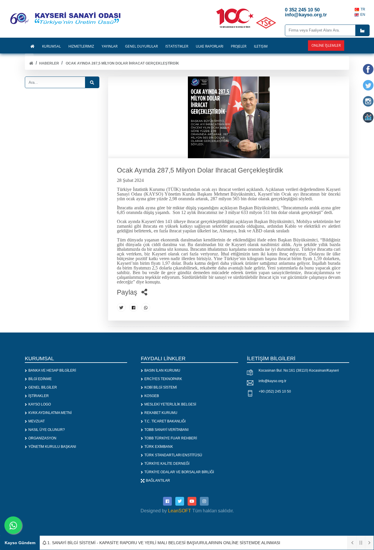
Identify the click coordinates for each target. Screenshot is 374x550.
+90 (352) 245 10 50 (275, 391)
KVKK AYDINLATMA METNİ (50, 413)
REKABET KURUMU (160, 413)
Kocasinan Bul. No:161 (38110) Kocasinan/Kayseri (299, 370)
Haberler (49, 63)
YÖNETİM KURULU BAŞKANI (52, 447)
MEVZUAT (36, 421)
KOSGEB (151, 396)
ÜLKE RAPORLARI (209, 46)
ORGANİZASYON (42, 438)
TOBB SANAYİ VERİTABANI (166, 430)
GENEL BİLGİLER (42, 387)
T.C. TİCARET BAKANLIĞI (165, 421)
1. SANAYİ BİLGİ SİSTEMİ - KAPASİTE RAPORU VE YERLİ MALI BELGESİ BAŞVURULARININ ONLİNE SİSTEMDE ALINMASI (163, 542)
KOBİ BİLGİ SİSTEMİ (160, 387)
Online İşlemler (326, 45)
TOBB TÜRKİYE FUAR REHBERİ (170, 438)
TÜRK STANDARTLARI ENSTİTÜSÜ (173, 455)
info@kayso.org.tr (272, 381)
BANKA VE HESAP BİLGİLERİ (52, 370)
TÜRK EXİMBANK (158, 447)
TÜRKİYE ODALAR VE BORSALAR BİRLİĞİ (179, 472)
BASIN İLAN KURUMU (162, 370)
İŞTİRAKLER (38, 396)
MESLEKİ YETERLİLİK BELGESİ (170, 404)
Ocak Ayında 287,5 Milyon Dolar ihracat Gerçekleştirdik (122, 63)
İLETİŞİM (261, 46)
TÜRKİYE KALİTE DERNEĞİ (166, 464)
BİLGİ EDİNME (40, 379)
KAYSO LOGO (39, 404)
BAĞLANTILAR (158, 480)
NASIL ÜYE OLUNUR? (46, 430)
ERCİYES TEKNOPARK (163, 379)
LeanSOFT (179, 510)
